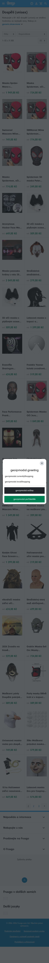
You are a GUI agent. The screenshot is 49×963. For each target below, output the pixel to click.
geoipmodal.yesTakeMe (24, 499)
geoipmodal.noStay (24, 490)
